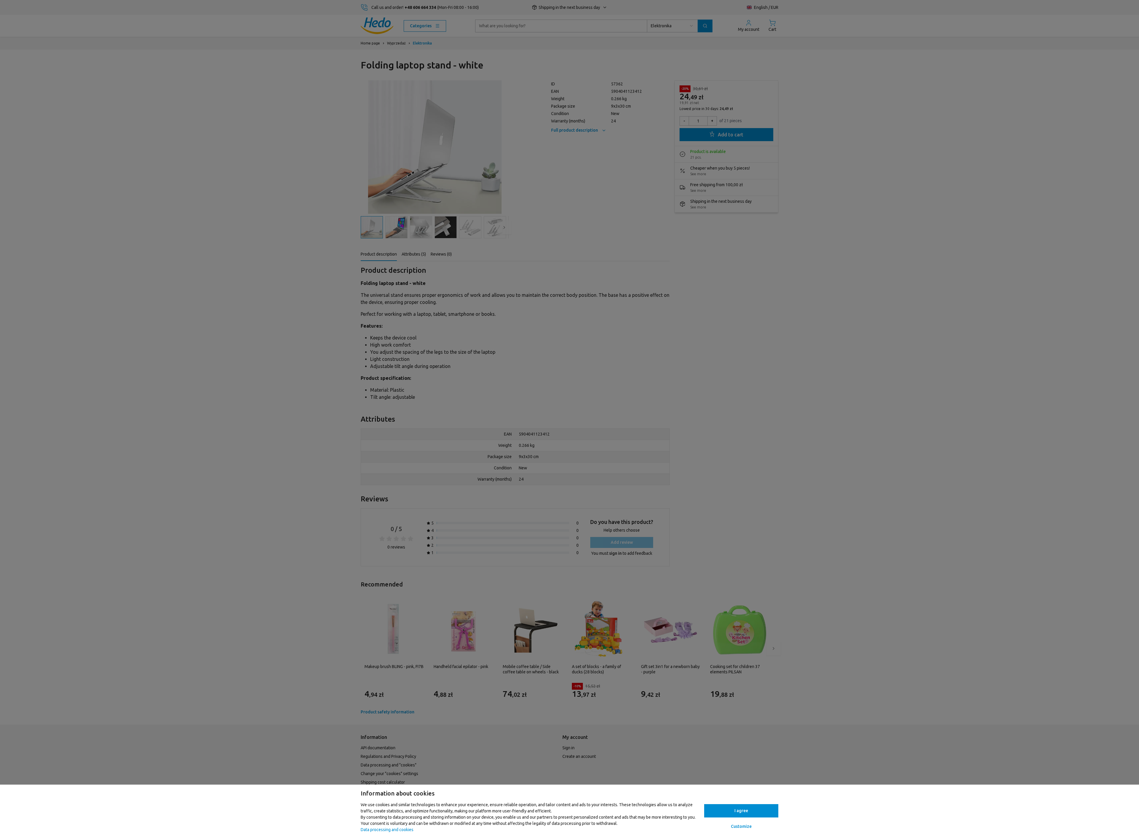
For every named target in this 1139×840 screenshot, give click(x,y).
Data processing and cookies (387, 829)
